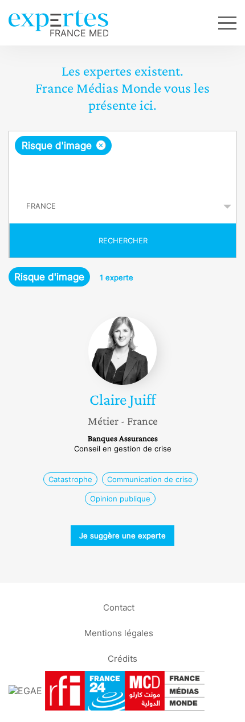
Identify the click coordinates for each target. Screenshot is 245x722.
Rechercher (123, 240)
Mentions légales (118, 632)
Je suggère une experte (122, 535)
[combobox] (122, 160)
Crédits (122, 658)
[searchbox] (123, 172)
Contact (118, 606)
